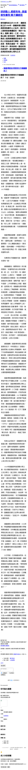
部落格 (5, 60)
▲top (2, 662)
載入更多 (3, 665)
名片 (5, 62)
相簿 (5, 58)
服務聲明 (16, 749)
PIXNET (7, 747)
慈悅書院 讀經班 (5, 645)
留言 (18, 654)
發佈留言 (3, 674)
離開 (9, 767)
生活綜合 (12, 55)
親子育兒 (12, 658)
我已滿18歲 (3, 767)
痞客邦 (15, 654)
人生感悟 (12, 660)
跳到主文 (3, 19)
